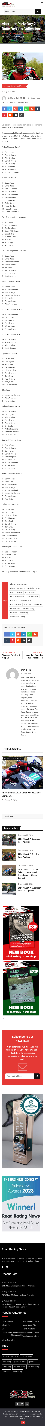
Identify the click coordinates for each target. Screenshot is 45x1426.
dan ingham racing (33, 588)
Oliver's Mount (7, 1321)
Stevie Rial (26, 670)
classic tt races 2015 (17, 588)
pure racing (14, 600)
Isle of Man (6, 1325)
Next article (37, 652)
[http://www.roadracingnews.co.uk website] (21, 98)
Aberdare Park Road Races (23, 34)
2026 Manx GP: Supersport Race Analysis (18, 1286)
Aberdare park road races (18, 584)
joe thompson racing (17, 596)
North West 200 (29, 1329)
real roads (13, 613)
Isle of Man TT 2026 (31, 1333)
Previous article (9, 652)
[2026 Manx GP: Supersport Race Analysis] (9, 840)
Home (5, 34)
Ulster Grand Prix (8, 1340)
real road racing (28, 608)
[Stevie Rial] (24, 98)
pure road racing (15, 604)
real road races (15, 608)
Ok (23, 1422)
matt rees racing (32, 596)
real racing (38, 604)
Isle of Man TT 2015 (31, 1321)
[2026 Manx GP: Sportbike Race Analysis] (9, 855)
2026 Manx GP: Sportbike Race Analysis (18, 1295)
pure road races (26, 600)
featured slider (30, 592)
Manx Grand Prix (29, 1325)
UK (11, 34)
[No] (42, 1417)
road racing (24, 613)
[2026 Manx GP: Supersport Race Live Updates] (9, 889)
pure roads (27, 604)
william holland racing (17, 617)
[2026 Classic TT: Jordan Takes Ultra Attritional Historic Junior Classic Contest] (9, 870)
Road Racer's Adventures (32, 1336)
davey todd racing (16, 592)
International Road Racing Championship (12, 1334)
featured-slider (26, 1357)
